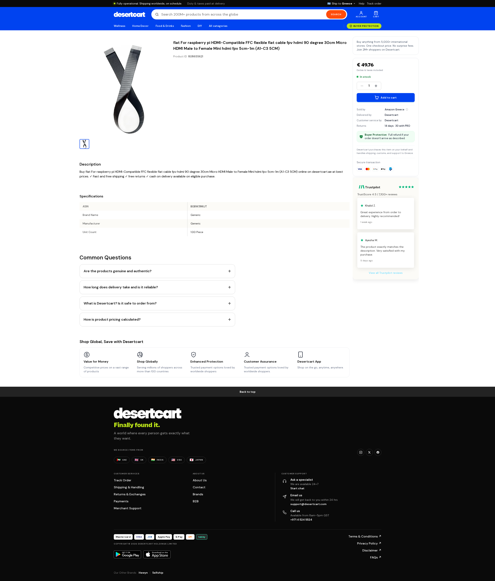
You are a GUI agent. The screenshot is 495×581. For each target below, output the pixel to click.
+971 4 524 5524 (301, 519)
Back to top (248, 391)
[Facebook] (377, 452)
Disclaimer (371, 550)
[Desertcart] (129, 14)
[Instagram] (360, 452)
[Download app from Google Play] (127, 554)
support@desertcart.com (308, 504)
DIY (200, 26)
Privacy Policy (369, 543)
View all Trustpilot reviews (386, 273)
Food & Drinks (165, 26)
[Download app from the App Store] (157, 554)
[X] (369, 452)
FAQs (375, 557)
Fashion (186, 26)
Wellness (119, 26)
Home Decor (140, 26)
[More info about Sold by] (407, 109)
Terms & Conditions (364, 536)
